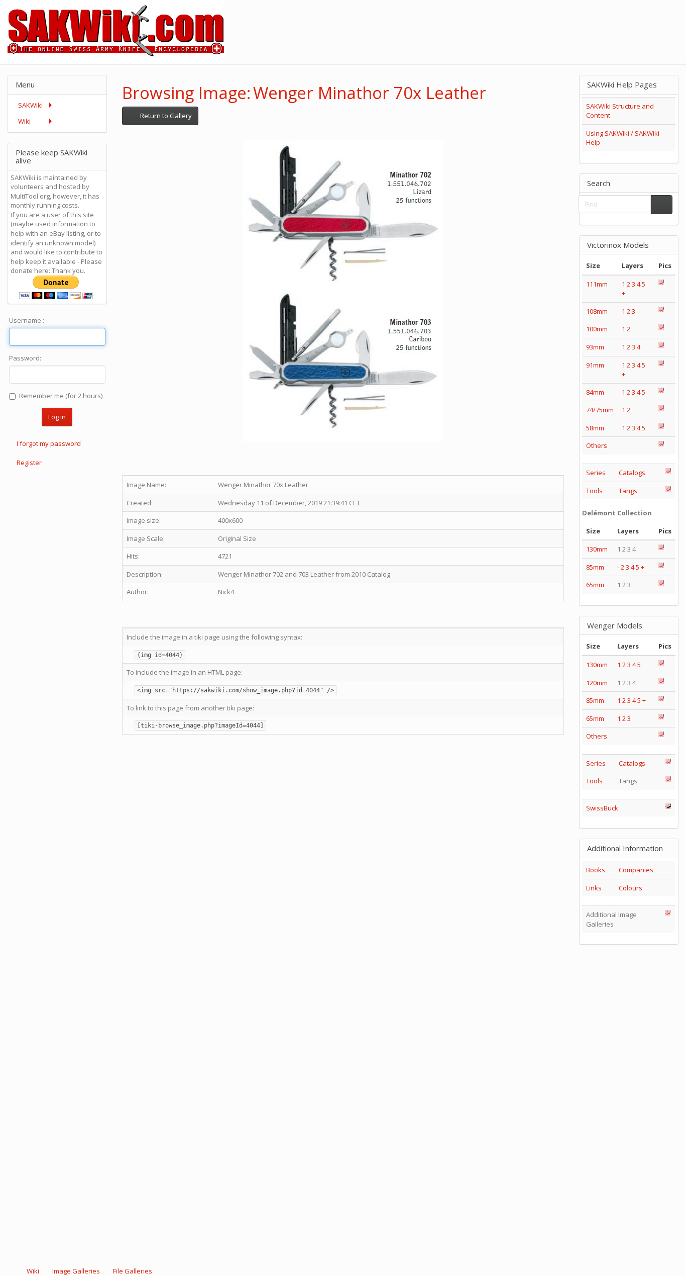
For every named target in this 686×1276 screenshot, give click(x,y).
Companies (636, 869)
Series (596, 472)
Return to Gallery (165, 115)
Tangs (628, 490)
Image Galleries (76, 1270)
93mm (595, 346)
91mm (595, 365)
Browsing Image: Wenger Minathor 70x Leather (304, 92)
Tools (594, 490)
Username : (26, 320)
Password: (25, 357)
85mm (595, 567)
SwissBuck (602, 807)
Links (594, 887)
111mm (597, 284)
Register (29, 462)
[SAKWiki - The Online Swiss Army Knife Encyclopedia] (112, 31)
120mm (597, 682)
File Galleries (131, 1270)
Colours (630, 887)
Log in (57, 416)
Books (595, 869)
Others (596, 445)
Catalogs (632, 472)
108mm (597, 311)
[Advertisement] (503, 22)
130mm (597, 549)
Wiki (33, 1270)
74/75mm (600, 409)
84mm (595, 392)
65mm (595, 584)
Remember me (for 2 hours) (60, 395)
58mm (595, 427)
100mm (597, 328)
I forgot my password (49, 443)
